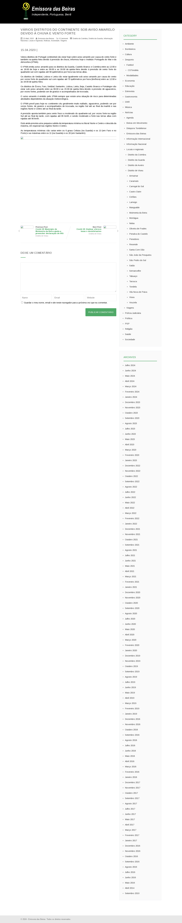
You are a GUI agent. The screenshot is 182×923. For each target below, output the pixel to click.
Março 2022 (130, 513)
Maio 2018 (130, 756)
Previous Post (49, 230)
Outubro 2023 (131, 413)
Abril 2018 (129, 761)
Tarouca (133, 281)
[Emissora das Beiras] (49, 19)
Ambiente (129, 44)
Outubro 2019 (131, 666)
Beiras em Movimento (136, 123)
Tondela (133, 286)
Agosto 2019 (131, 677)
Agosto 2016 (131, 867)
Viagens (63, 41)
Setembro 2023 (132, 418)
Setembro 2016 (132, 861)
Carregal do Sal (136, 186)
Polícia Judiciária (133, 313)
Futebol (130, 65)
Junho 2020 (130, 624)
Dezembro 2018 (132, 719)
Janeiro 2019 (131, 714)
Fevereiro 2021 (132, 582)
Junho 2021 (130, 560)
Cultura (128, 54)
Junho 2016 (130, 877)
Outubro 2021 (131, 539)
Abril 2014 (129, 888)
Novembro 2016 (132, 851)
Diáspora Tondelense (136, 128)
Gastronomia (131, 96)
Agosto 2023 (131, 423)
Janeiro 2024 (131, 397)
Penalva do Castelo (138, 234)
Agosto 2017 (131, 803)
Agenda (130, 117)
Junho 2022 (130, 497)
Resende (133, 244)
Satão (132, 265)
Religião (129, 329)
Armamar (133, 176)
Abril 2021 (129, 571)
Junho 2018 (130, 750)
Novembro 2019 (132, 661)
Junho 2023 (130, 434)
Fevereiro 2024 (132, 391)
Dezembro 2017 (132, 782)
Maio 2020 (130, 629)
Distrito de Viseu (42, 236)
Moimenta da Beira (138, 212)
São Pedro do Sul (137, 260)
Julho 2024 (130, 365)
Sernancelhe (135, 271)
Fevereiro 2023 (132, 455)
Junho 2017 (130, 814)
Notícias (47, 41)
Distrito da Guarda (96, 39)
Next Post (88, 229)
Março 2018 (130, 766)
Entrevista (129, 91)
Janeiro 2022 (131, 523)
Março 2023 (130, 450)
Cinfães (132, 197)
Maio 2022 (130, 502)
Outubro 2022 (131, 476)
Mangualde (134, 207)
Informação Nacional (136, 144)
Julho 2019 (130, 682)
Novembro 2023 (132, 407)
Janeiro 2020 (131, 650)
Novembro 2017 (132, 787)
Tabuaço (133, 276)
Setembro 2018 (132, 735)
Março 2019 (130, 703)
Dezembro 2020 (132, 592)
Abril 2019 (129, 698)
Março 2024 (130, 386)
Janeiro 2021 (131, 587)
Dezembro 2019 (132, 655)
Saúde (128, 334)
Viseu (132, 297)
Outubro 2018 (131, 729)
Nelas (132, 223)
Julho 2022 (130, 492)
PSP (127, 323)
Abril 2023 (129, 444)
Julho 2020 (130, 618)
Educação (130, 86)
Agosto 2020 (131, 613)
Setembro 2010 (132, 893)
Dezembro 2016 (132, 846)
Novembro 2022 (132, 471)
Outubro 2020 (131, 603)
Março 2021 (130, 576)
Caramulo (133, 181)
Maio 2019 (130, 692)
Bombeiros (130, 49)
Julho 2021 (130, 555)
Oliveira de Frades (137, 228)
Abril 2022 (129, 508)
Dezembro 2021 (132, 529)
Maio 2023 (130, 439)
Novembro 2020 (132, 597)
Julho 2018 (130, 745)
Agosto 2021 (131, 550)
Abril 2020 (129, 634)
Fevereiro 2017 (132, 835)
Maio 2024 (130, 376)
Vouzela (133, 302)
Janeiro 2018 (131, 777)
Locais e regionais (36, 41)
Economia (130, 80)
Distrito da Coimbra (80, 39)
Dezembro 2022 (132, 465)
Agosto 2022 (131, 486)
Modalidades (132, 75)
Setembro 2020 (132, 608)
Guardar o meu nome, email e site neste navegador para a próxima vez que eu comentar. (65, 302)
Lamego (133, 202)
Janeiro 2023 (131, 460)
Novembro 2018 (132, 724)
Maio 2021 (130, 566)
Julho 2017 (130, 809)
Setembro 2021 (132, 545)
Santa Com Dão (136, 249)
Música (128, 107)
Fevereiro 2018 (132, 772)
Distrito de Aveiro (136, 165)
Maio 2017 (130, 819)
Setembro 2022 (132, 481)
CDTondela (133, 70)
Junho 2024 (130, 370)
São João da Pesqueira (140, 255)
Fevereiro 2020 (132, 645)
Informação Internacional (138, 139)
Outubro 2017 (131, 793)
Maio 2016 (130, 882)
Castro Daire (135, 191)
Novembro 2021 (132, 534)
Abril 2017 (129, 824)
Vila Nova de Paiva (138, 292)
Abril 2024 (129, 381)
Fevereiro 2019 (132, 708)
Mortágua (133, 218)
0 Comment (63, 39)
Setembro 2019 (132, 671)
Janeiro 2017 (131, 840)
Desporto (129, 59)
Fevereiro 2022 (132, 518)
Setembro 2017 (132, 798)
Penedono (134, 239)
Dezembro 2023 (132, 402)
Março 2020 (130, 640)
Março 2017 (130, 830)
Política (128, 318)
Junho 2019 (130, 687)
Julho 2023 (130, 428)
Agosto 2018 (131, 740)
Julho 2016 (130, 872)
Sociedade (55, 41)
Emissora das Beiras (136, 133)
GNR (127, 102)
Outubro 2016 (131, 856)
